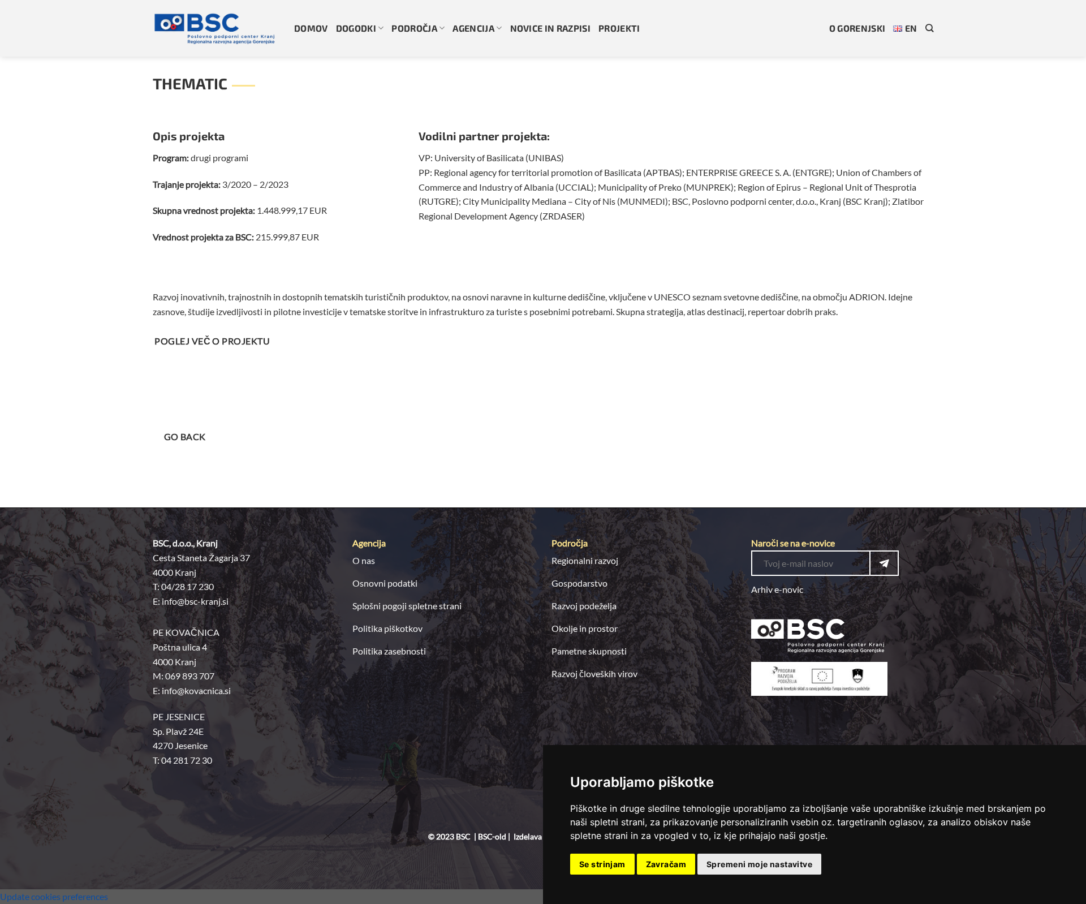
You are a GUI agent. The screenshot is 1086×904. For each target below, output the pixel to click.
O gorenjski (857, 28)
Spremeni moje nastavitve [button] (759, 864)
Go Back (185, 437)
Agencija (473, 28)
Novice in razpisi (550, 28)
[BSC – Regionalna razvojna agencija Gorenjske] (215, 28)
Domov (311, 28)
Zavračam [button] (666, 864)
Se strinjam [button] (602, 864)
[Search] (929, 28)
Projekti (619, 28)
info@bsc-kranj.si (195, 601)
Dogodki (356, 28)
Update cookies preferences (54, 896)
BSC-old (492, 836)
